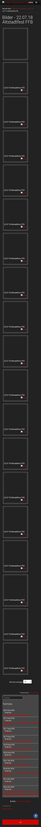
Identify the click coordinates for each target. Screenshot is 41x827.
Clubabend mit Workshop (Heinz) (16, 715)
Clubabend (8, 733)
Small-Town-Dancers (23, 801)
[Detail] (24, 90)
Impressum (7, 806)
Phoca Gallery (34, 693)
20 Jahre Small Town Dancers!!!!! (16, 757)
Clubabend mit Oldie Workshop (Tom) (18, 749)
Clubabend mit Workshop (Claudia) (17, 765)
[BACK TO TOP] (20, 822)
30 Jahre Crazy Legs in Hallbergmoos (18, 741)
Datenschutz (7, 809)
